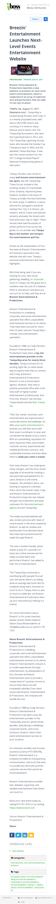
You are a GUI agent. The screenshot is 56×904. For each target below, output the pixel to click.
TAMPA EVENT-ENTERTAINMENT (27, 886)
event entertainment (30, 425)
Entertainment (17, 862)
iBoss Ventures (36, 8)
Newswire (7, 897)
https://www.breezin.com (22, 807)
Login (23, 902)
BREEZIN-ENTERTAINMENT (23, 879)
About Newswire (27, 898)
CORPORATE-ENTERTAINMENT (25, 882)
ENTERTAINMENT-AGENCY (23, 885)
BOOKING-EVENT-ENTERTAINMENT (27, 876)
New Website (18, 851)
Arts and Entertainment (34, 862)
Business (15, 865)
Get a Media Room (45, 898)
